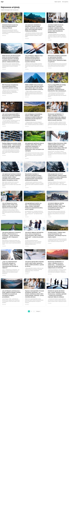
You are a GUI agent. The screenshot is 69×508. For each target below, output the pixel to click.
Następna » (38, 311)
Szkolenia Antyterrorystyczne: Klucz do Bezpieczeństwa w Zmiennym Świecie (10, 26)
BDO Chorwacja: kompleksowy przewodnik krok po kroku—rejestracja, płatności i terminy (10, 86)
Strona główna (65, 1)
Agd (2, 1)
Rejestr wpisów (58, 1)
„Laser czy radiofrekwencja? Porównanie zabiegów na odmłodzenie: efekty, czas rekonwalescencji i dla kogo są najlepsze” (10, 264)
